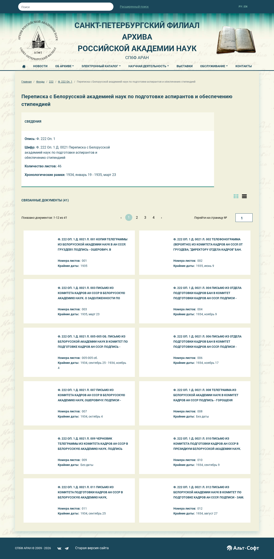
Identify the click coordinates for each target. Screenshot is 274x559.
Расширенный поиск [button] (134, 6)
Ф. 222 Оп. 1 (65, 81)
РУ (240, 6)
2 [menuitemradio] (137, 218)
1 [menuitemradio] (129, 217)
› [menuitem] (161, 218)
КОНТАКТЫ (243, 66)
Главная (26, 81)
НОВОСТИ (40, 66)
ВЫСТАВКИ (185, 66)
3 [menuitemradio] (145, 218)
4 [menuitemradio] (154, 218)
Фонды (40, 81)
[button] (64, 65)
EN (245, 6)
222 (51, 81)
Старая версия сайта (92, 548)
